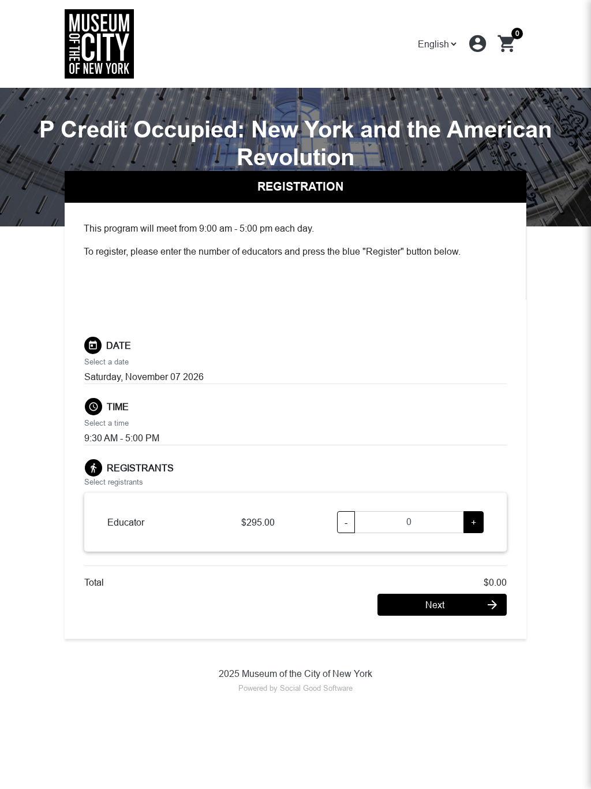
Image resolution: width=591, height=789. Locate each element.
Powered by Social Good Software (295, 688)
